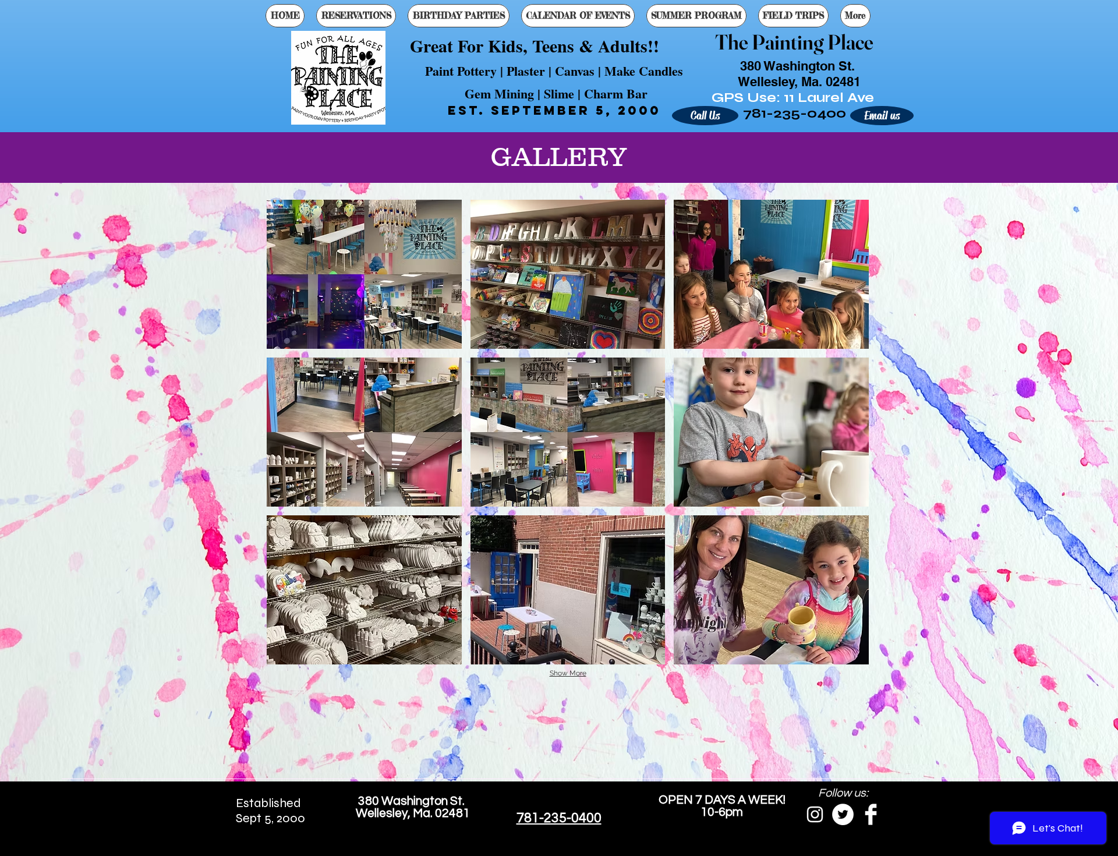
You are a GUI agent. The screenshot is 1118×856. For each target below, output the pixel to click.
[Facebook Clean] (871, 814)
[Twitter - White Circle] (843, 814)
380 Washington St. (412, 801)
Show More (568, 673)
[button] (364, 274)
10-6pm (721, 812)
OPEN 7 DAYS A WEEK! (722, 800)
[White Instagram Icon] (815, 814)
